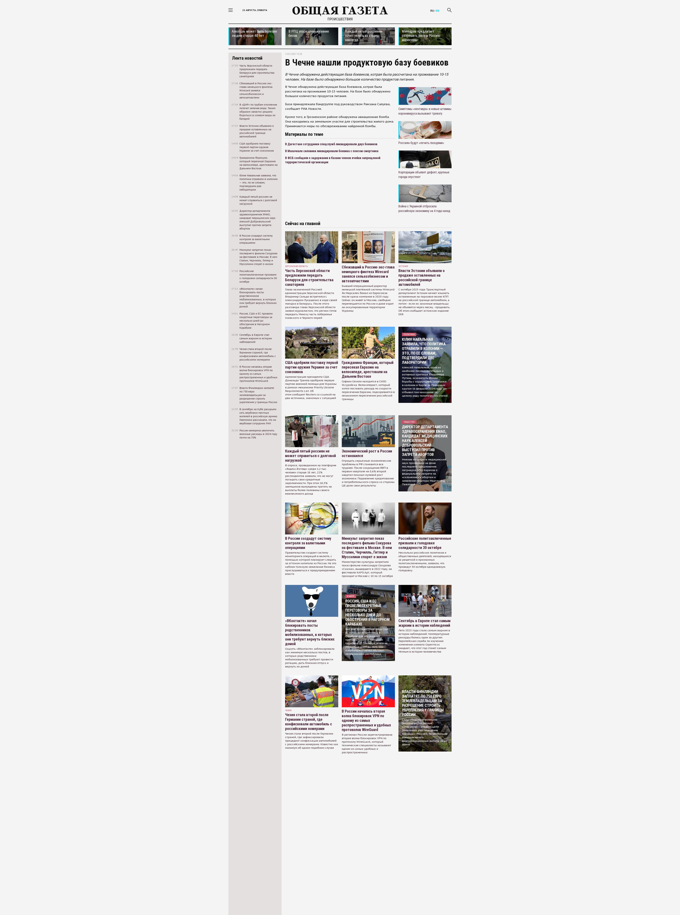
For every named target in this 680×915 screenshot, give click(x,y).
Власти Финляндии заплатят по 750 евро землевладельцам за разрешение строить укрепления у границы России (423, 703)
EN (437, 10)
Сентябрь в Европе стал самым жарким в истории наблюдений (424, 623)
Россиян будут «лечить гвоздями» (421, 143)
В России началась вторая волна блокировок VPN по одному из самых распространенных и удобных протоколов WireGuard (366, 720)
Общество (409, 422)
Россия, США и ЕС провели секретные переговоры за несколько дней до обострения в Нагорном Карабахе (367, 612)
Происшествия (340, 19)
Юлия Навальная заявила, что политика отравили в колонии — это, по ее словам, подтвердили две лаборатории (424, 351)
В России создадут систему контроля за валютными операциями (308, 543)
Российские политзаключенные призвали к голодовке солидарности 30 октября (424, 543)
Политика (409, 334)
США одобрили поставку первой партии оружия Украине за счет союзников (311, 367)
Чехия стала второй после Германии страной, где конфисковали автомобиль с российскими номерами (308, 722)
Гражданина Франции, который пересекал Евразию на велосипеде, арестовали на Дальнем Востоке (367, 369)
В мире (350, 596)
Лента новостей (247, 58)
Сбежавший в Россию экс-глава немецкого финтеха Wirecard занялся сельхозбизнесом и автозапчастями (368, 274)
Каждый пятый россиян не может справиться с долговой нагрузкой (310, 456)
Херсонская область (296, 266)
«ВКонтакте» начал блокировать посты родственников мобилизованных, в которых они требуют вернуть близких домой (310, 632)
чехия (288, 710)
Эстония (403, 266)
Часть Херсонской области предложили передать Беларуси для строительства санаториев (309, 277)
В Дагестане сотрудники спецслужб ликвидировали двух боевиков (331, 144)
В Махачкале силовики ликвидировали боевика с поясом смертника (331, 151)
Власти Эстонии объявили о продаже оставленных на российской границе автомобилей (421, 277)
